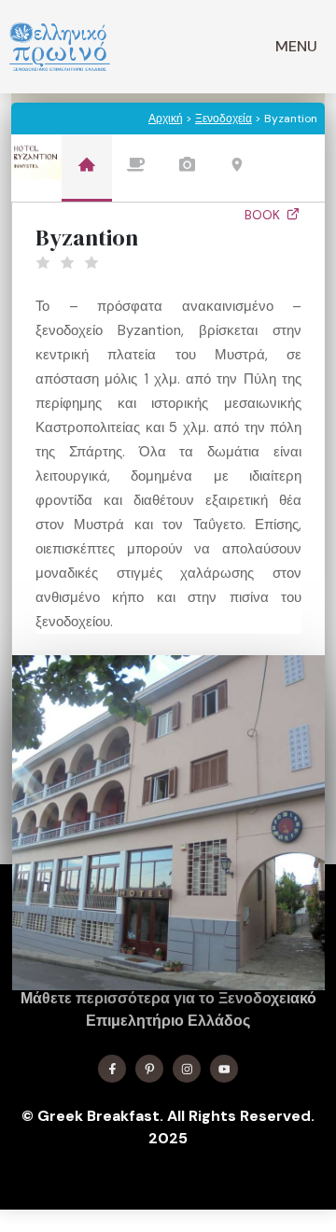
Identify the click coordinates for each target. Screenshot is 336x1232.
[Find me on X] (149, 1069)
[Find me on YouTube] (224, 1069)
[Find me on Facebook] (112, 1069)
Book (264, 214)
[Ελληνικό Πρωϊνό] (59, 46)
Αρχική (165, 118)
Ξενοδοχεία (223, 118)
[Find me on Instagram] (187, 1069)
